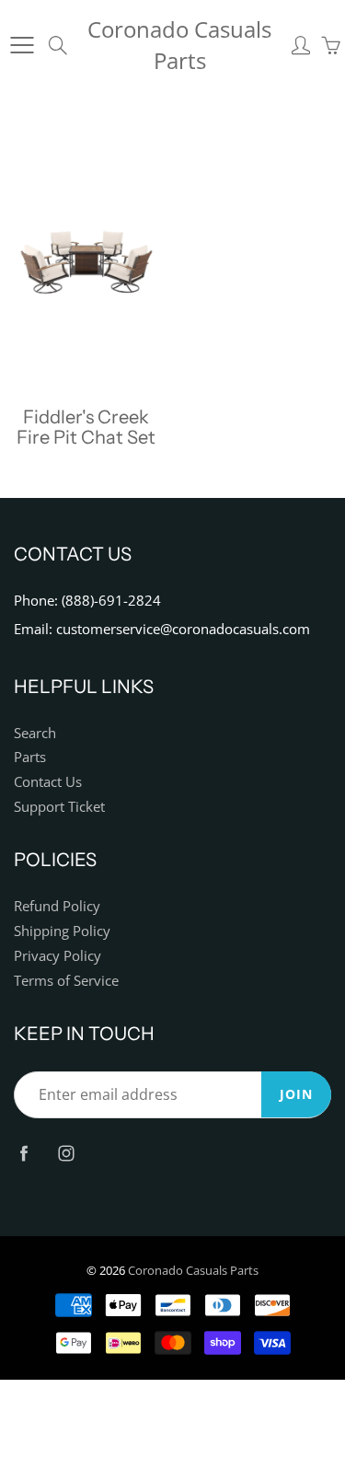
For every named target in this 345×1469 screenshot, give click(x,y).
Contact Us (48, 782)
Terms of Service (66, 980)
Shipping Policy (62, 931)
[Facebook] (23, 1153)
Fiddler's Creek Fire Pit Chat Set (86, 427)
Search (35, 733)
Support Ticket (59, 806)
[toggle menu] (22, 45)
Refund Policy (57, 906)
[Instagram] (66, 1153)
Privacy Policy (57, 956)
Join (296, 1094)
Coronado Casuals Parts (179, 44)
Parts (30, 757)
